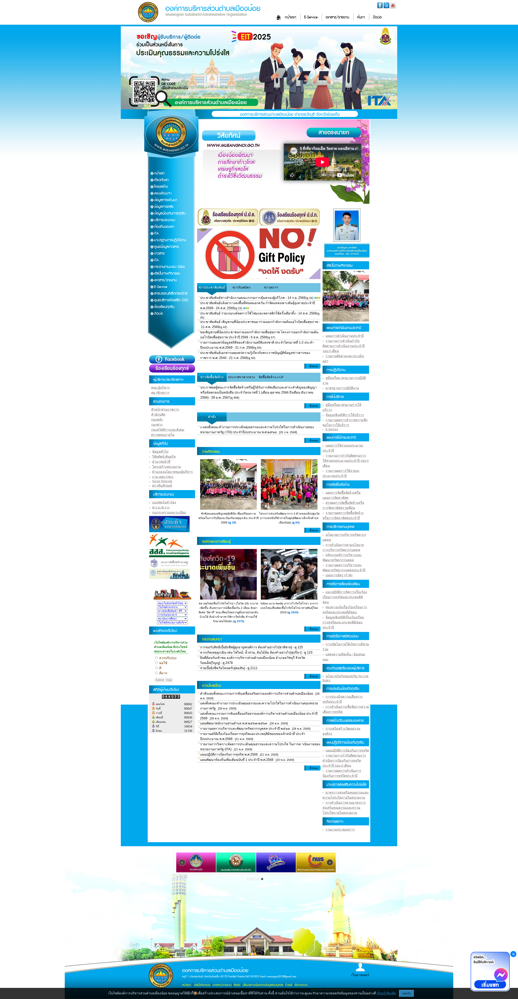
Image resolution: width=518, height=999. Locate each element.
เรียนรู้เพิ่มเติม (386, 993)
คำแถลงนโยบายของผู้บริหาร (172, 471)
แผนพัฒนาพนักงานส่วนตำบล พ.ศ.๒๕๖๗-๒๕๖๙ (233, 723)
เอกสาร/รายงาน (337, 17)
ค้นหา (361, 17)
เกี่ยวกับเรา (161, 180)
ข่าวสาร (159, 253)
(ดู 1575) (238, 621)
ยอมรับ (406, 993)
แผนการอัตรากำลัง (339, 575)
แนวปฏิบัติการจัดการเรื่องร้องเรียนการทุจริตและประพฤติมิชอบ (345, 597)
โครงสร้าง (161, 186)
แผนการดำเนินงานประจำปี (345, 336)
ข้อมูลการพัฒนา (165, 200)
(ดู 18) (232, 522)
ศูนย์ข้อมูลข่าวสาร (166, 246)
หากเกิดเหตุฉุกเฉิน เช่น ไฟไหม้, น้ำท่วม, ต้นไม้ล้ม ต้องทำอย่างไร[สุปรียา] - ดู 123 (256, 652)
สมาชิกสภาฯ (160, 392)
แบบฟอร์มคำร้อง (164, 502)
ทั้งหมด (313, 366)
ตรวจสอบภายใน (162, 434)
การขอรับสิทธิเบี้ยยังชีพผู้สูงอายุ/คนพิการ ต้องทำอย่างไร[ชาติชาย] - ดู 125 (251, 647)
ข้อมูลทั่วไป (160, 451)
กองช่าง (156, 424)
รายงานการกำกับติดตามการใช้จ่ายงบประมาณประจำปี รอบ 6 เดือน (346, 460)
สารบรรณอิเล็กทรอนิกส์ (170, 293)
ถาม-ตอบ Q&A (162, 477)
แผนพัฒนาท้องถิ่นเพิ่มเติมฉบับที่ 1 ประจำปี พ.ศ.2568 (236, 759)
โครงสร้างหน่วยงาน (166, 466)
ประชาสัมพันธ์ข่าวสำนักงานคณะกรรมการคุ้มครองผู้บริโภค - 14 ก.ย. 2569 (253, 297)
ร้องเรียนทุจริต (164, 307)
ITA (156, 233)
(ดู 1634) (292, 612)
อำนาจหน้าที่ (161, 461)
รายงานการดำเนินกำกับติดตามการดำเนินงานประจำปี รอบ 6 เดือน (344, 346)
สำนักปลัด (158, 414)
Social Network (162, 481)
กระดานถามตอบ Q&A (169, 267)
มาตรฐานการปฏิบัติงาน (170, 240)
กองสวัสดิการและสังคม (167, 429)
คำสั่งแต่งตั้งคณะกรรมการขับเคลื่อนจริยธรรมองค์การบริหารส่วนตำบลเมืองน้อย (256, 693)
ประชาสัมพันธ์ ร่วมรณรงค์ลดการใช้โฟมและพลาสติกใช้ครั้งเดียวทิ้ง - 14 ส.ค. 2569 (258, 313)
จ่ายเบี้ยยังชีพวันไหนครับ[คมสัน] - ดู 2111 (229, 668)
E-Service (310, 17)
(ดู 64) (296, 522)
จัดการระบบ (301, 985)
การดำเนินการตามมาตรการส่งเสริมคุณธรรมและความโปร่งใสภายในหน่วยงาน (344, 807)
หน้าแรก (290, 17)
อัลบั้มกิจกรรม (202, 985)
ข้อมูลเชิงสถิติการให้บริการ (345, 415)
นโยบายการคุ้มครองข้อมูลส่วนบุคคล (263, 985)
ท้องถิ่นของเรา (164, 226)
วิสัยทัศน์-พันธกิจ (164, 456)
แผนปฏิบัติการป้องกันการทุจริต (347, 750)
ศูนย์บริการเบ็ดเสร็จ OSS (171, 300)
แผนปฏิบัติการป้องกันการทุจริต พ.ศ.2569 (229, 754)
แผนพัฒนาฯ (163, 193)
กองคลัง (157, 419)
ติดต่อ (377, 17)
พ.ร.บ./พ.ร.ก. (161, 507)
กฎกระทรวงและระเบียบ (169, 512)
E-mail (288, 985)
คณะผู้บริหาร (160, 387)
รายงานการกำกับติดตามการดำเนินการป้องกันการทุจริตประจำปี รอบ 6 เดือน (344, 760)
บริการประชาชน (164, 220)
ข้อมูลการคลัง (163, 206)
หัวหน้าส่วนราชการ (165, 409)
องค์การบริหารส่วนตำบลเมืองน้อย (212, 8)
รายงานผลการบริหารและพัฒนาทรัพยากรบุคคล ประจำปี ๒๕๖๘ (245, 728)
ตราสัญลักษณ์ (162, 485)
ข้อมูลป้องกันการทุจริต (170, 213)
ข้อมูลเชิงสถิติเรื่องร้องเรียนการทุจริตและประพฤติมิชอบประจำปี (343, 622)
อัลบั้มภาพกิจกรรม (167, 273)
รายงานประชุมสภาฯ (340, 829)
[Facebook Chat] (490, 971)
